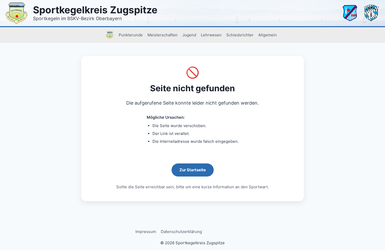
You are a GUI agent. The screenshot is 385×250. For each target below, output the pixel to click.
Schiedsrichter (240, 34)
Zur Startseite (192, 169)
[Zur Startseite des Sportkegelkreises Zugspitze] (16, 13)
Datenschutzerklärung (181, 231)
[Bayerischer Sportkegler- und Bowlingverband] (371, 13)
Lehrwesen (211, 34)
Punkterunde (131, 34)
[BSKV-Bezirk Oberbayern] (350, 13)
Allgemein (267, 34)
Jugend (189, 34)
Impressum (145, 231)
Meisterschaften (162, 34)
